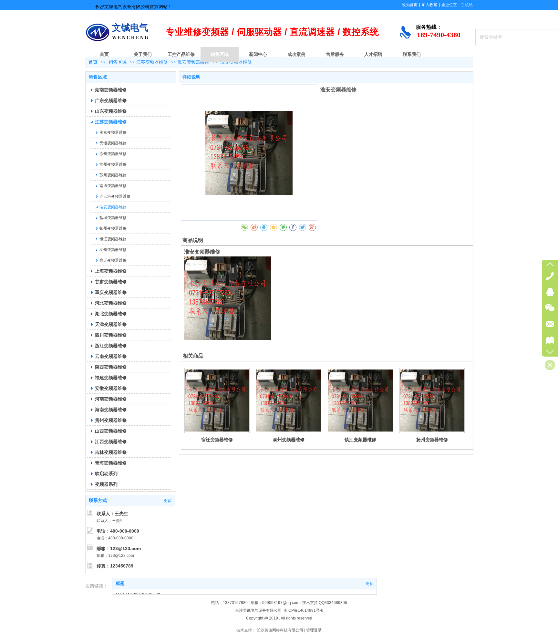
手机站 (467, 5)
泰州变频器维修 (289, 439)
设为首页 (410, 5)
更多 (369, 584)
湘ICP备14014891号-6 (303, 610)
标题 (120, 583)
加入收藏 (429, 5)
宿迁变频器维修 (217, 439)
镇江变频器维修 (360, 439)
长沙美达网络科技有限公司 (280, 630)
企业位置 (449, 5)
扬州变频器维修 (432, 439)
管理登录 (314, 630)
